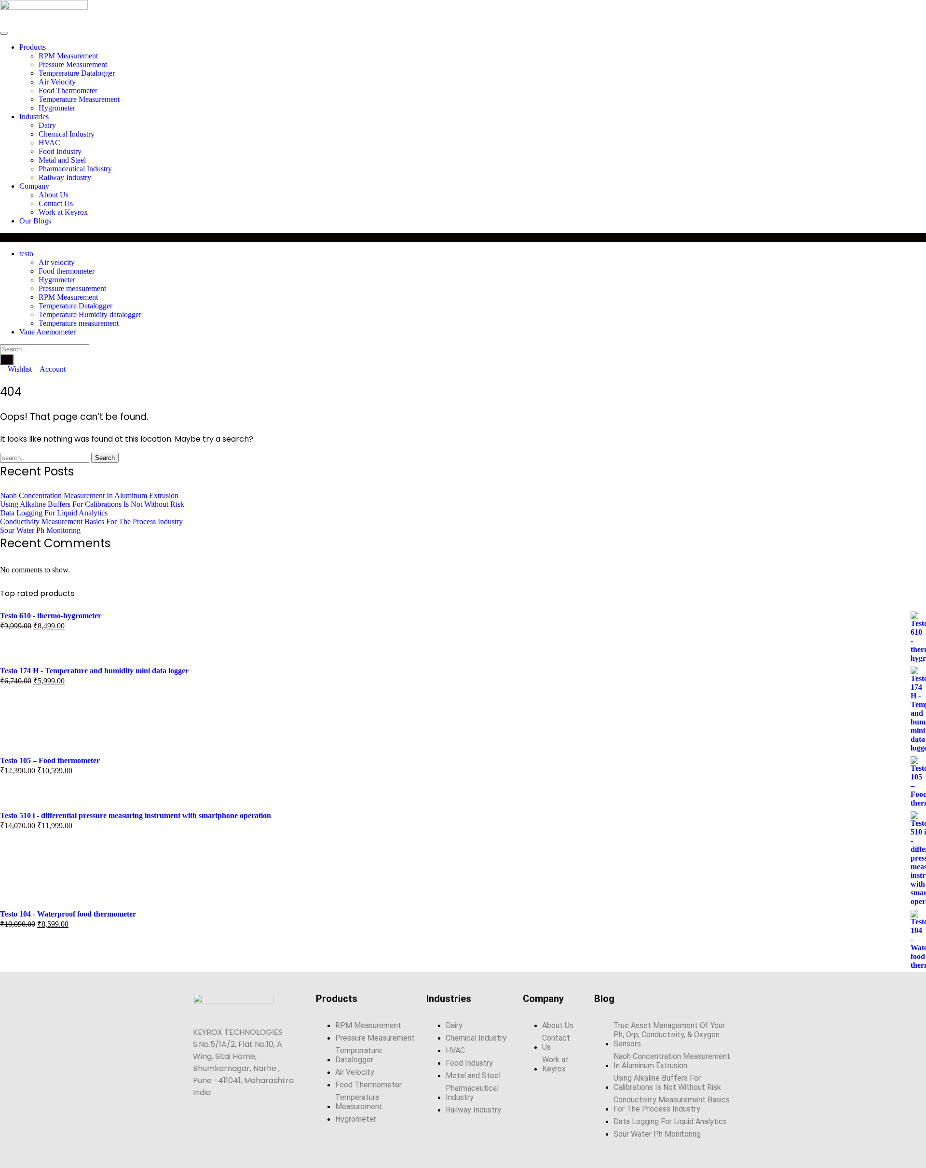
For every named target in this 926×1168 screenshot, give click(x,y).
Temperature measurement (79, 323)
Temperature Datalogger (75, 306)
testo (26, 254)
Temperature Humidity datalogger (90, 314)
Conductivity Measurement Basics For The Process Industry (91, 521)
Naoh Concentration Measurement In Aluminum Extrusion (89, 495)
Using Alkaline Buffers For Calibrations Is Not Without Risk (92, 504)
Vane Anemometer (47, 332)
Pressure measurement (72, 288)
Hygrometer (57, 280)
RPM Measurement (68, 297)
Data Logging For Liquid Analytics (54, 513)
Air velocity (57, 262)
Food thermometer (67, 271)
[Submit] (7, 359)
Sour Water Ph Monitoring (40, 530)
